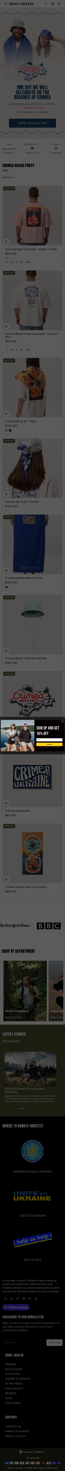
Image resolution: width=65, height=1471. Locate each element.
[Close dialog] (63, 721)
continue (49, 744)
